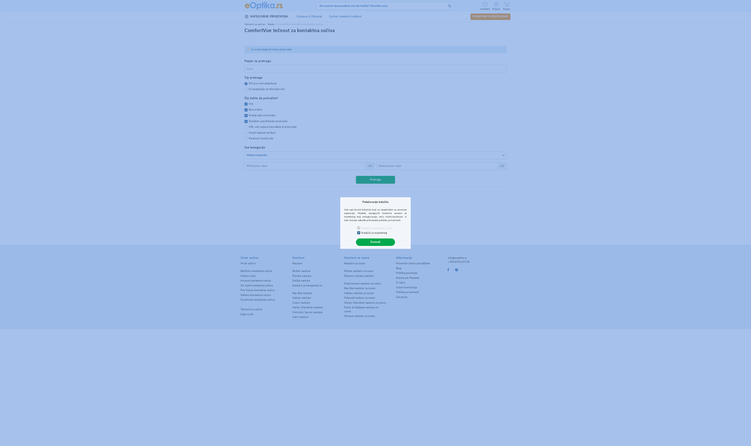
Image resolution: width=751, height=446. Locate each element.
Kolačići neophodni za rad (376, 228)
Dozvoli (375, 242)
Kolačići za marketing (374, 233)
